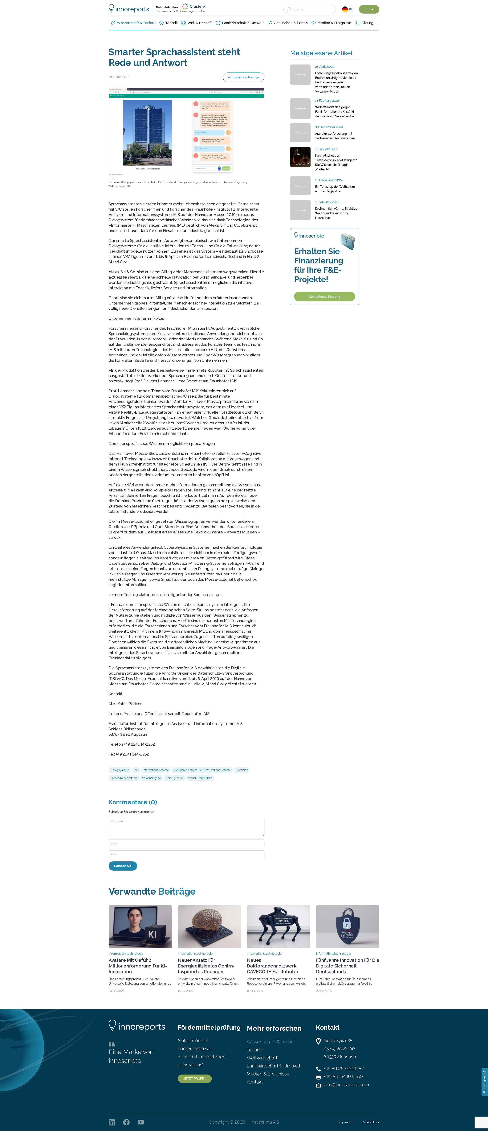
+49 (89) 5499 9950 (343, 1076)
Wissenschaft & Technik (272, 1042)
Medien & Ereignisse (268, 1074)
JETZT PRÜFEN (195, 1078)
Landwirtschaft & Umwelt (273, 1066)
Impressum (346, 1122)
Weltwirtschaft (262, 1058)
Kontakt (369, 9)
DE (350, 9)
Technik (255, 1050)
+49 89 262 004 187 (344, 1068)
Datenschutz (370, 1122)
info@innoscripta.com (346, 1084)
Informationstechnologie (243, 77)
